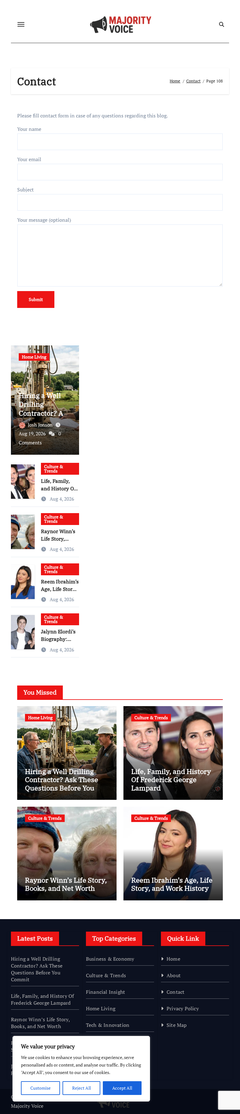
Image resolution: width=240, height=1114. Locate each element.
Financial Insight (105, 991)
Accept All (122, 1088)
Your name (29, 129)
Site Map (177, 1025)
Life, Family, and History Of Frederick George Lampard (171, 779)
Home (173, 958)
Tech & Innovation (107, 1025)
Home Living (34, 357)
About (174, 975)
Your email (29, 159)
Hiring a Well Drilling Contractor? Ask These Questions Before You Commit (61, 783)
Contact (175, 991)
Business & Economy (110, 958)
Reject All (81, 1088)
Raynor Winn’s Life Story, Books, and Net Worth (66, 884)
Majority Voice (27, 1105)
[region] (81, 1069)
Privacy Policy (183, 1008)
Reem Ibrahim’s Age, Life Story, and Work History (171, 884)
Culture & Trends (53, 468)
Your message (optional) (44, 219)
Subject (25, 189)
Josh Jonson (41, 425)
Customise (40, 1088)
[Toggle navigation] (21, 24)
